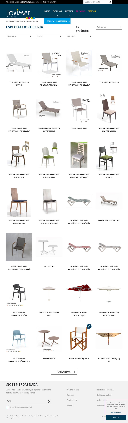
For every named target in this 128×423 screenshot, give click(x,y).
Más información (116, 412)
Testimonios (72, 400)
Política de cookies (104, 395)
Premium (80, 11)
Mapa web (101, 405)
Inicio (47, 11)
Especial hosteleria (57, 21)
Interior (68, 11)
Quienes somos (73, 390)
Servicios (70, 395)
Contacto (70, 405)
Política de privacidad (105, 390)
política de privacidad (24, 407)
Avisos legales (102, 400)
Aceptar (116, 417)
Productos (16, 21)
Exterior (57, 11)
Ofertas (92, 11)
